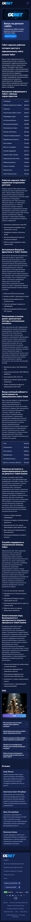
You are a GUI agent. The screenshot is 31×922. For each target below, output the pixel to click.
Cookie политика (9, 875)
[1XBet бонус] (15, 14)
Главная (6, 860)
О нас (5, 878)
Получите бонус (10, 36)
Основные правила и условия (13, 871)
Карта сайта (23, 911)
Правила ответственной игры (13, 867)
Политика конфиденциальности (14, 864)
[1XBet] (7, 3)
